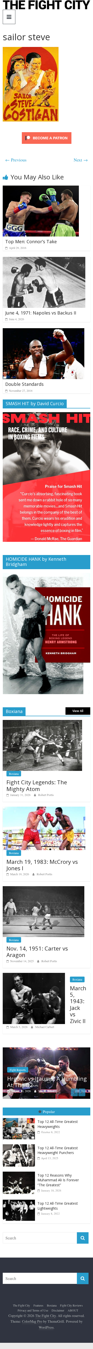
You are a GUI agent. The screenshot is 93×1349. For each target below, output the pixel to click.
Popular (49, 1113)
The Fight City (21, 1307)
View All (77, 711)
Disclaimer (58, 1312)
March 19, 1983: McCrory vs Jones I (42, 865)
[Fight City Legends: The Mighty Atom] (42, 722)
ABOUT (73, 1312)
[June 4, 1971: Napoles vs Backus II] (44, 260)
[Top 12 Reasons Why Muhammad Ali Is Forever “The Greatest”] (20, 1173)
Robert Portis (46, 795)
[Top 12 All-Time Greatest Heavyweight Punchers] (20, 1146)
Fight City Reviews (71, 1307)
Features (38, 1307)
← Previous (16, 160)
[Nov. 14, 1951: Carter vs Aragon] (43, 888)
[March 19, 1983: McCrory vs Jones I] (44, 809)
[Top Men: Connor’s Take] (41, 188)
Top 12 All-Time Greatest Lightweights (57, 1207)
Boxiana (14, 774)
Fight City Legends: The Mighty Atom (36, 785)
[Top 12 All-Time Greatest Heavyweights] (20, 1120)
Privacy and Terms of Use (33, 1312)
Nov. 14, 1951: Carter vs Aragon (37, 951)
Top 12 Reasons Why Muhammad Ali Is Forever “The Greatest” (58, 1182)
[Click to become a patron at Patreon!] (46, 132)
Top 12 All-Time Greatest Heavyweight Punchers (57, 1152)
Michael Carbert (44, 1027)
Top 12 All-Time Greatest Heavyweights (57, 1126)
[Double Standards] (43, 331)
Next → (81, 160)
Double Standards (24, 384)
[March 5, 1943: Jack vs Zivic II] (34, 975)
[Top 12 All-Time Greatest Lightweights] (20, 1201)
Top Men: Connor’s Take (31, 241)
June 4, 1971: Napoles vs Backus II (40, 313)
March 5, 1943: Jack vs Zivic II (78, 1004)
